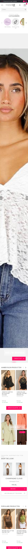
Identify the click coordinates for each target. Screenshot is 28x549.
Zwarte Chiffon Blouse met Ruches (7, 393)
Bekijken (13, 488)
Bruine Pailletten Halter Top (8, 531)
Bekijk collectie (13, 407)
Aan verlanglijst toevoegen (13, 493)
